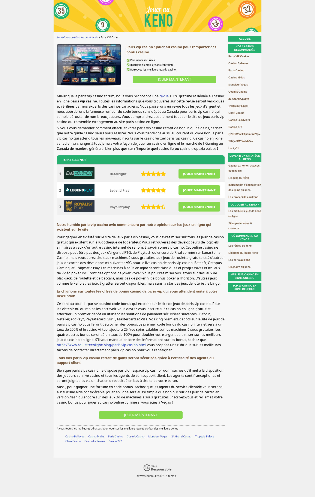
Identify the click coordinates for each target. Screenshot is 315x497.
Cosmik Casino (135, 436)
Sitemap (171, 476)
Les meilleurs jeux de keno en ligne (244, 214)
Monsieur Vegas (158, 436)
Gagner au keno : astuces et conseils (244, 168)
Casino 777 (115, 441)
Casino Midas (96, 436)
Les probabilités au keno (243, 197)
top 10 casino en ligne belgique (244, 287)
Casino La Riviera (94, 441)
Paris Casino (115, 436)
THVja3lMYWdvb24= (240, 141)
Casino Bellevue (74, 436)
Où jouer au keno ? (245, 204)
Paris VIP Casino (238, 56)
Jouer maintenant (174, 79)
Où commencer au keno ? (244, 237)
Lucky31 (233, 148)
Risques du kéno (238, 177)
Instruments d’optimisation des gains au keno (244, 187)
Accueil (244, 38)
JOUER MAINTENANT (199, 173)
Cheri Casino (73, 441)
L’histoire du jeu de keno (243, 252)
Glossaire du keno (239, 267)
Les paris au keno (239, 259)
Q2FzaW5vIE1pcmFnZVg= (244, 134)
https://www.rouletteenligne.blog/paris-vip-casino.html (101, 344)
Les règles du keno (240, 245)
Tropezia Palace (204, 436)
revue (164, 96)
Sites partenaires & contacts (240, 226)
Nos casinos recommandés (244, 48)
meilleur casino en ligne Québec (245, 276)
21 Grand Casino (181, 436)
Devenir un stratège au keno (245, 157)
